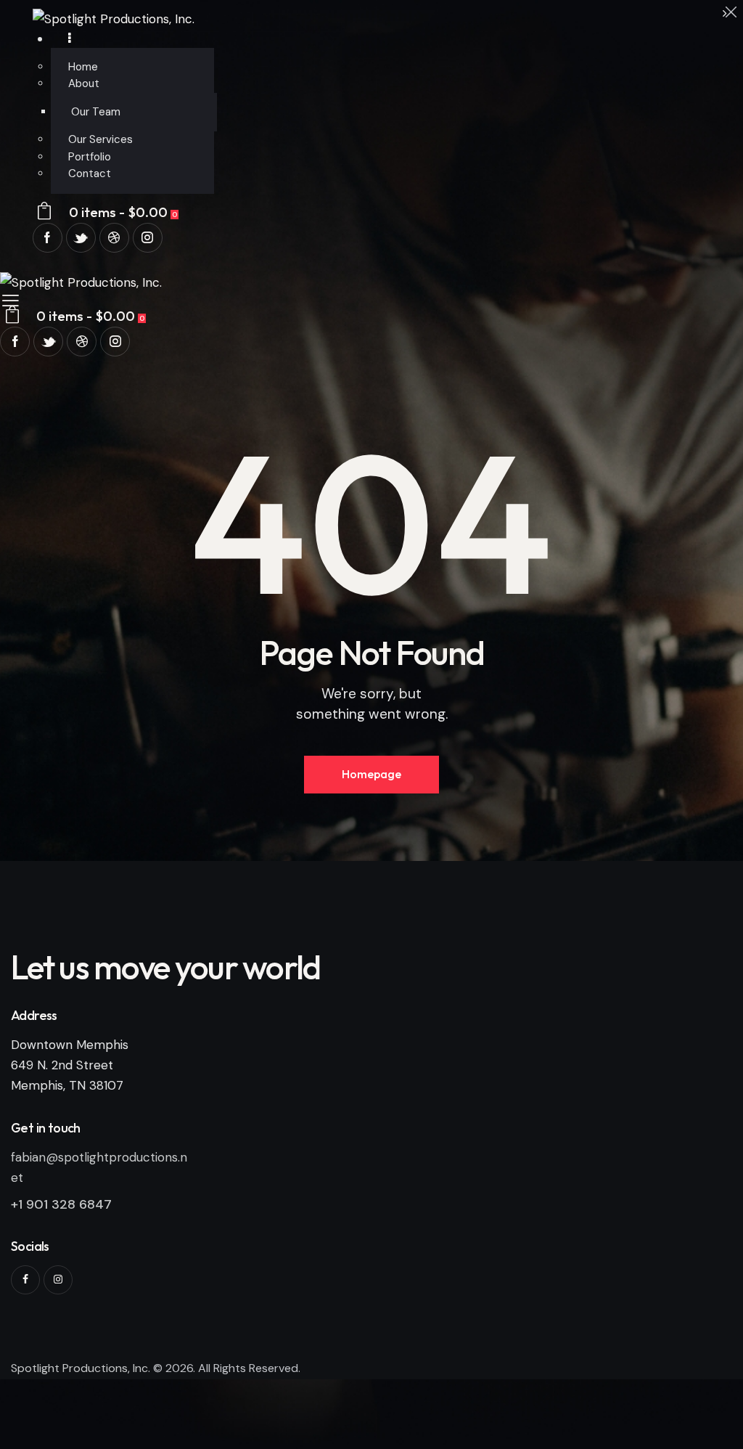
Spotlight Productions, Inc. (80, 1368)
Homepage (371, 774)
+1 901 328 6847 (61, 1204)
